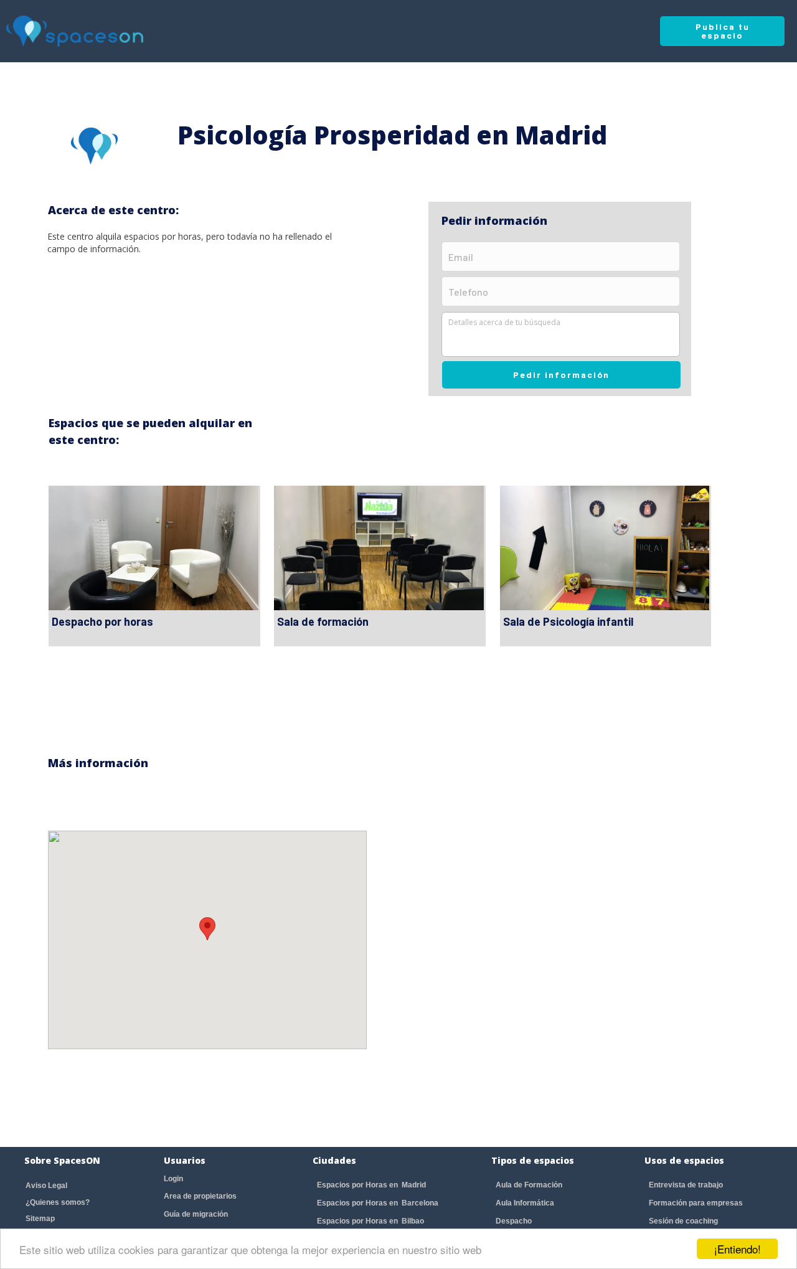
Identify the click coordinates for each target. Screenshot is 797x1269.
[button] (207, 928)
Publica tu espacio (723, 30)
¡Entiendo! (737, 1249)
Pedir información (561, 374)
